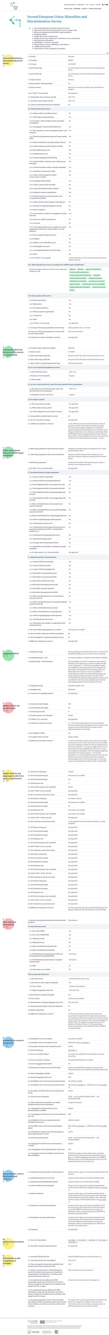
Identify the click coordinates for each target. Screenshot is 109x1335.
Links (87, 4)
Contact (98, 4)
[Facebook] (105, 4)
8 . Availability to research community (45, 42)
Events (84, 8)
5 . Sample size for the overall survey (44, 36)
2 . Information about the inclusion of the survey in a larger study (54, 30)
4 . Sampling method (39, 34)
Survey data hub (95, 8)
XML (108, 53)
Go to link (84, 1042)
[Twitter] (103, 4)
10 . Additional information (41, 46)
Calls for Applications (70, 4)
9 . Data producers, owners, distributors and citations (50, 44)
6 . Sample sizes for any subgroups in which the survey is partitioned (56, 38)
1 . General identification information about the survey (51, 28)
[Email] (107, 4)
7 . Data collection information (42, 40)
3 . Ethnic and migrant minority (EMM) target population (51, 32)
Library (92, 4)
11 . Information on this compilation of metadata (48, 48)
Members (77, 8)
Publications (80, 4)
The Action (68, 8)
